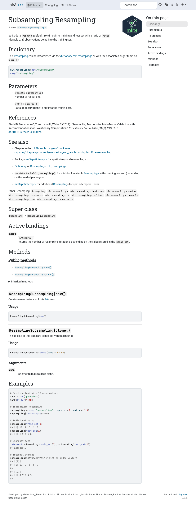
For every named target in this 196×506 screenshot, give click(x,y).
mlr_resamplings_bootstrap (87, 191)
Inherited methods (22, 281)
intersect (16, 444)
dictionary (66, 56)
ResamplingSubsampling (24, 316)
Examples (153, 64)
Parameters (155, 29)
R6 (46, 299)
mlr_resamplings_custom (121, 191)
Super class (154, 47)
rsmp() (13, 60)
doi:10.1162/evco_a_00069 (24, 131)
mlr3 (12, 4)
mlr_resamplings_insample (122, 195)
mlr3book (70, 5)
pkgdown (183, 494)
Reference (35, 5)
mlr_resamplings (82, 56)
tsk (22, 396)
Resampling (21, 56)
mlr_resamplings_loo (22, 199)
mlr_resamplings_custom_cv (26, 195)
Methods (153, 58)
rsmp (31, 410)
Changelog (51, 5)
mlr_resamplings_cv (57, 195)
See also (153, 41)
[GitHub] (160, 5)
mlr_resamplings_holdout (87, 195)
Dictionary (21, 166)
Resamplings (38, 166)
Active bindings (157, 53)
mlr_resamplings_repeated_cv (55, 199)
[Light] (184, 5)
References (154, 35)
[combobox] (138, 5)
